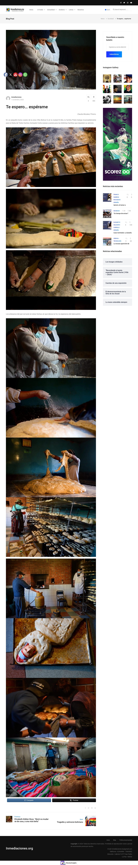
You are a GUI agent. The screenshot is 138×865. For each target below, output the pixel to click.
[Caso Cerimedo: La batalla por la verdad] (107, 225)
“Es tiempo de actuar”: (121, 213)
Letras (71, 10)
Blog (114, 840)
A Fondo (40, 10)
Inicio (31, 10)
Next (81, 819)
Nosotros (81, 10)
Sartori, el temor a (120, 205)
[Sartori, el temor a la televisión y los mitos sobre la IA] (107, 197)
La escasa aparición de (121, 244)
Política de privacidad (125, 840)
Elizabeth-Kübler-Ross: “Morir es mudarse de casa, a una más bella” (31, 820)
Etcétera (62, 10)
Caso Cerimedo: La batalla (123, 233)
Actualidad (51, 10)
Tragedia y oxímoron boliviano (70, 822)
